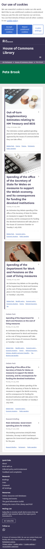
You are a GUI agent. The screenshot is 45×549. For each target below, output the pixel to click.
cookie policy (12, 20)
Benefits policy (20, 301)
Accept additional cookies (9, 29)
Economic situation (12, 236)
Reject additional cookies (24, 29)
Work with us (7, 466)
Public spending (11, 148)
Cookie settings (38, 29)
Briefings (5, 480)
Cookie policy (18, 544)
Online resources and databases (14, 496)
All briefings (6, 488)
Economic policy (20, 234)
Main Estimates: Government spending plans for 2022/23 (19, 424)
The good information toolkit (13, 501)
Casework (6, 485)
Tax (7, 306)
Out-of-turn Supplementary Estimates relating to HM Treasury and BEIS (21, 118)
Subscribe (10, 521)
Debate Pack (10, 146)
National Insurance (31, 304)
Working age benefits (12, 355)
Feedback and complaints (12, 472)
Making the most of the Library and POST (17, 504)
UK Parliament (7, 62)
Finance (24, 146)
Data (4, 483)
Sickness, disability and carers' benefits (17, 353)
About (4, 464)
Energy (18, 146)
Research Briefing (11, 447)
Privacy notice (7, 544)
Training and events (9, 499)
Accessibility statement (10, 547)
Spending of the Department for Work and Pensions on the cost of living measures (22, 270)
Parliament (31, 146)
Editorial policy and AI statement (14, 469)
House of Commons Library (18, 50)
